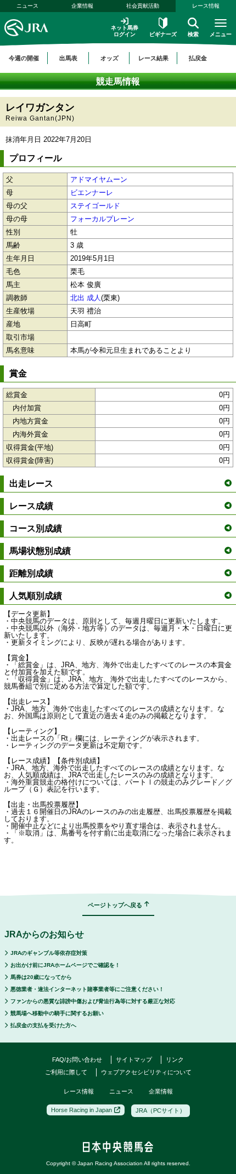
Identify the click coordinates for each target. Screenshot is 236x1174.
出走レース (31, 483)
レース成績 (31, 506)
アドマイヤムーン (98, 179)
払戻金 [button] (198, 58)
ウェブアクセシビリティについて (146, 1072)
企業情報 (82, 6)
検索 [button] (193, 34)
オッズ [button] (109, 58)
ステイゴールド (95, 206)
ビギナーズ (163, 34)
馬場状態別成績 (40, 550)
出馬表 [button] (68, 58)
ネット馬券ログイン (124, 31)
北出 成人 (85, 298)
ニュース (27, 6)
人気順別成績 (35, 595)
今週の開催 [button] (24, 58)
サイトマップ (134, 1059)
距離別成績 (31, 573)
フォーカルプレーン (102, 219)
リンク (175, 1059)
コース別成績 (35, 528)
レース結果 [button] (153, 58)
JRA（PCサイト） (161, 1110)
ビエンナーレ (91, 192)
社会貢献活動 (142, 6)
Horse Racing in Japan (81, 1110)
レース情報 (206, 6)
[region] (118, 58)
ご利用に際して (66, 1072)
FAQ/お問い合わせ (77, 1059)
